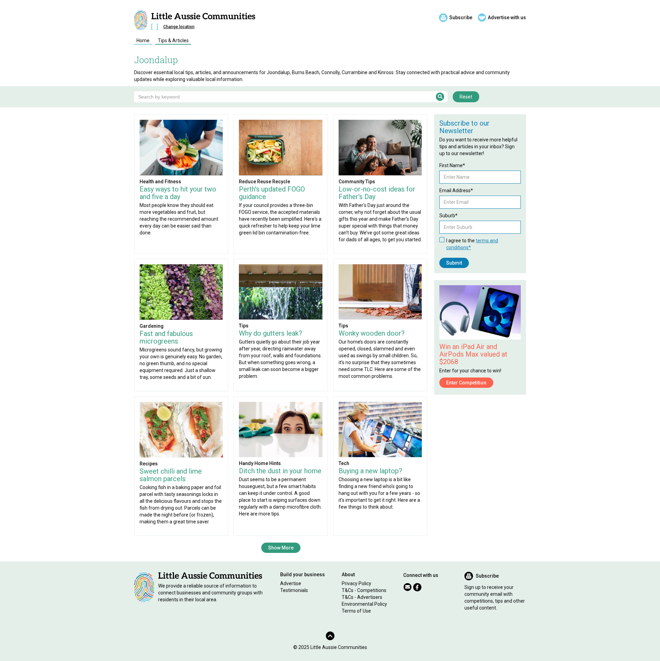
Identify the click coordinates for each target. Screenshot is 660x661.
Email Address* (456, 190)
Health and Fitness (160, 181)
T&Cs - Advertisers (362, 597)
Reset (466, 97)
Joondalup (156, 60)
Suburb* (448, 215)
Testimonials (294, 590)
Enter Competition (466, 382)
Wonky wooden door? (372, 333)
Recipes (149, 463)
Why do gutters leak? (270, 333)
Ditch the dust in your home (280, 471)
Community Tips (357, 181)
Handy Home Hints (260, 463)
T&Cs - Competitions (364, 590)
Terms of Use (356, 611)
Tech (344, 463)
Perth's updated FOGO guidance (272, 192)
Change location (179, 26)
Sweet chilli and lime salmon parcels (171, 475)
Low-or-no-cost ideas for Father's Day (377, 192)
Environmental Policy (364, 604)
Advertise (290, 583)
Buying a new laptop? (370, 471)
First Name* (452, 165)
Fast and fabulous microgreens (166, 337)
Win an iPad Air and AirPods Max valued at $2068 (473, 354)
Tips (244, 325)
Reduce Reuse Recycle (264, 181)
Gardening (152, 326)
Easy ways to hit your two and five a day (178, 192)
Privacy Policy (356, 583)
